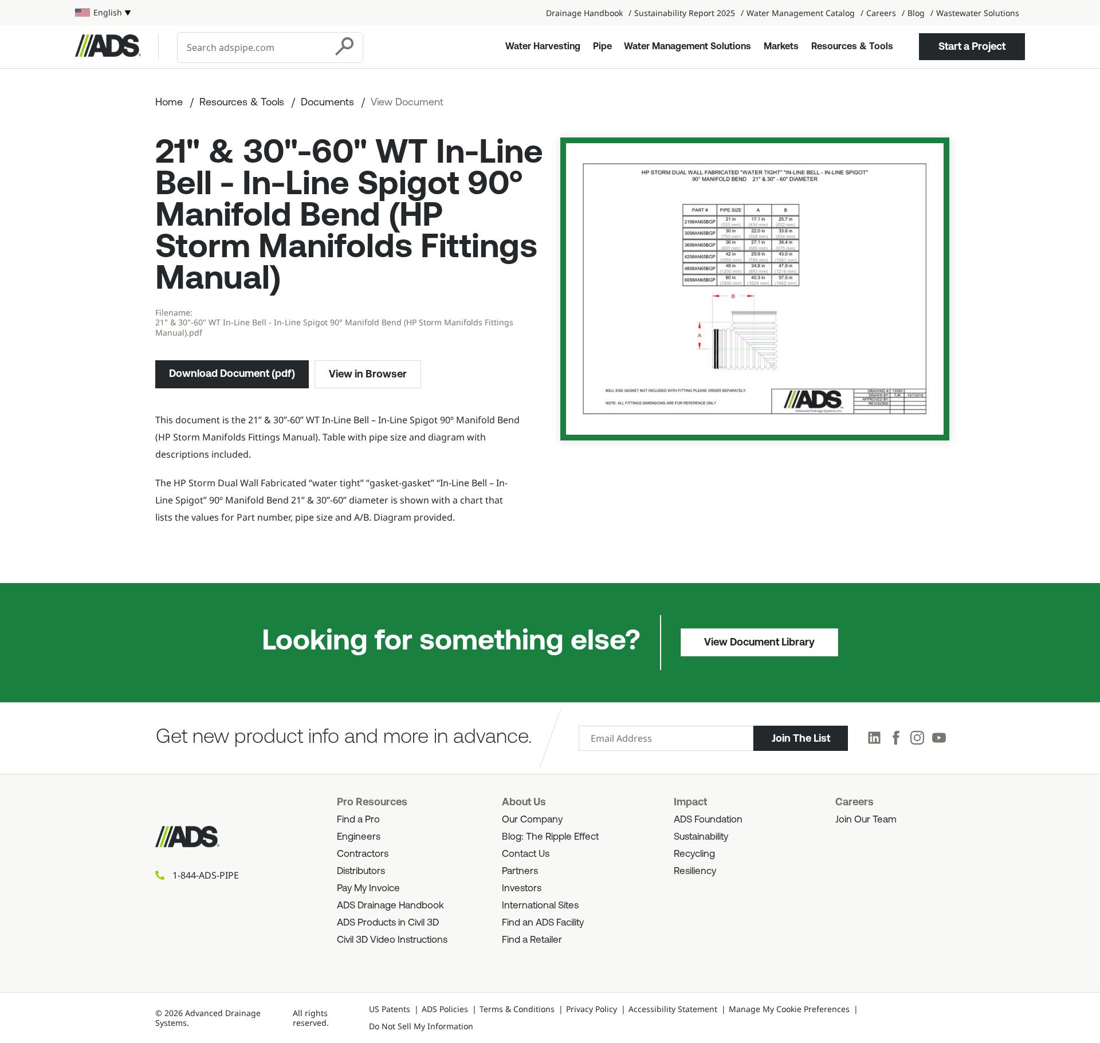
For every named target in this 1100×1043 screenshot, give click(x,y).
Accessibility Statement (672, 1008)
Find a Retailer (532, 940)
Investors (521, 889)
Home (169, 103)
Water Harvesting (542, 47)
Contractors (362, 854)
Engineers (358, 837)
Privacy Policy (591, 1008)
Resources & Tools (852, 47)
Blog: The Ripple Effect (550, 837)
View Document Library (759, 642)
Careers (881, 12)
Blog (916, 12)
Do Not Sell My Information (421, 1026)
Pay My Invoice (368, 889)
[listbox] (103, 12)
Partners (520, 871)
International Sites (540, 906)
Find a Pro (358, 820)
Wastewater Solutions (977, 12)
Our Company (532, 820)
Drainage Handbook (584, 12)
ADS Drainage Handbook (390, 906)
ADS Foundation (708, 820)
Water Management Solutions (687, 47)
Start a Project (971, 46)
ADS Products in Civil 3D (388, 923)
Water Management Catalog (801, 12)
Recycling (694, 854)
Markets (781, 47)
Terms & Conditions (517, 1008)
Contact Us (525, 854)
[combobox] (253, 47)
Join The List (801, 738)
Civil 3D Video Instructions (392, 940)
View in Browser (368, 374)
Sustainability (701, 837)
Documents (327, 103)
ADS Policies (445, 1008)
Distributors (361, 871)
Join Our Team (866, 820)
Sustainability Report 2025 (684, 12)
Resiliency (695, 871)
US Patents (389, 1008)
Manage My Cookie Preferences (789, 1008)
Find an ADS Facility (543, 923)
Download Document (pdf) (232, 373)
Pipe (602, 47)
